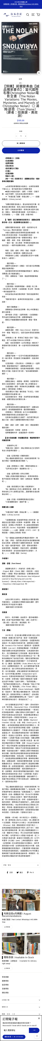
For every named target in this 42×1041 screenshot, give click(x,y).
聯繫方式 (5, 1007)
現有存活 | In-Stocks (14, 1037)
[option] (21, 4)
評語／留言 (7, 865)
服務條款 (5, 981)
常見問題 (5, 977)
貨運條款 (5, 989)
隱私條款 (5, 993)
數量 (21, 131)
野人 (21, 83)
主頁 (20, 79)
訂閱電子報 (6, 1000)
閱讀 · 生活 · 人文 (8, 1014)
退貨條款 (5, 985)
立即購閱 (7, 927)
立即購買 (21, 150)
